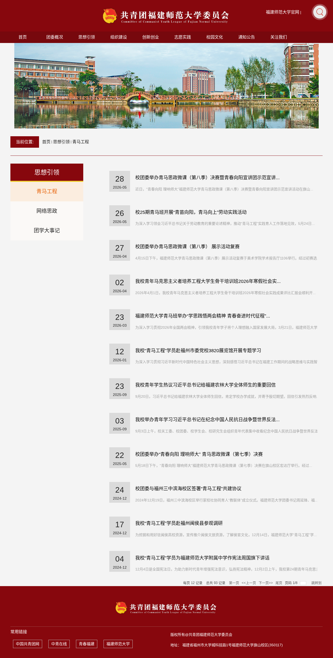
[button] (320, 12)
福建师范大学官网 (282, 12)
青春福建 (86, 644)
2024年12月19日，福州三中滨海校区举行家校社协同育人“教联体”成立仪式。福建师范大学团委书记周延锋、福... (226, 500)
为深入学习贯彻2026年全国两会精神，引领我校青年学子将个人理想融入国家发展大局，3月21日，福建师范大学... (228, 327)
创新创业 (150, 37)
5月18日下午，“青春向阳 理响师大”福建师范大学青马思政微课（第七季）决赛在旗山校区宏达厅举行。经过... (223, 465)
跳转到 (317, 583)
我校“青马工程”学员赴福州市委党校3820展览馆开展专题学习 (198, 350)
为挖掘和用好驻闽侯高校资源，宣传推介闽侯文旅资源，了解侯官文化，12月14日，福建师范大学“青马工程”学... (226, 535)
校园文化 (214, 37)
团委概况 (54, 37)
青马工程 (80, 142)
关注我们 (278, 37)
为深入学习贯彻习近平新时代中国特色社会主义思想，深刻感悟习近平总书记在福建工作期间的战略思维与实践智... (228, 362)
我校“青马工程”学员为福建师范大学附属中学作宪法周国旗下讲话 (202, 558)
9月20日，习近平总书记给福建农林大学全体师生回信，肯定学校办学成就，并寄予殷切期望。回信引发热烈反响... (227, 396)
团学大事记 (47, 230)
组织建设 (118, 37)
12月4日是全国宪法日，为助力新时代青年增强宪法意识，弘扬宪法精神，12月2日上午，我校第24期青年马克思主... (229, 569)
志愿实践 (182, 37)
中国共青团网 (27, 644)
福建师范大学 (118, 644)
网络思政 (46, 211)
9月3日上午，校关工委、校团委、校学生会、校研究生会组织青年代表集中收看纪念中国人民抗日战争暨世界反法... (228, 431)
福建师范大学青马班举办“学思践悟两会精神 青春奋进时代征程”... (202, 316)
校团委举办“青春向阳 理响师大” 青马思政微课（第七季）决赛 (199, 454)
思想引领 (86, 37)
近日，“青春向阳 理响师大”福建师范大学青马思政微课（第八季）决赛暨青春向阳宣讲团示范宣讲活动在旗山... (224, 189)
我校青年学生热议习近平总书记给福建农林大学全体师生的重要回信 (205, 385)
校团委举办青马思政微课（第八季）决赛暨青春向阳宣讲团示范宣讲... (207, 177)
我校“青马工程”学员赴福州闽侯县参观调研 (179, 523)
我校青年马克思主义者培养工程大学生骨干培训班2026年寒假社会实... (208, 281)
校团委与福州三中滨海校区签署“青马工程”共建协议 (188, 488)
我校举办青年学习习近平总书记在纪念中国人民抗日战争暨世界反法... (207, 419)
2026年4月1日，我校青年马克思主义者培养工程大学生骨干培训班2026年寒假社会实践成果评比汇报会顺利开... (225, 293)
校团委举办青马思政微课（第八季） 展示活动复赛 (187, 246)
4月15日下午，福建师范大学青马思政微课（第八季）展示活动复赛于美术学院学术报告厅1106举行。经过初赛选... (227, 258)
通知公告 (246, 37)
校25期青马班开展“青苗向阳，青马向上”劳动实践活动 (191, 212)
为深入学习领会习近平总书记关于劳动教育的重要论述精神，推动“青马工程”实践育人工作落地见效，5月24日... (225, 223)
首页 (22, 37)
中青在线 (59, 644)
